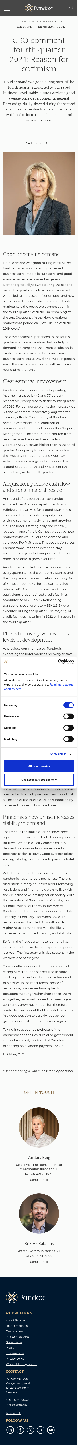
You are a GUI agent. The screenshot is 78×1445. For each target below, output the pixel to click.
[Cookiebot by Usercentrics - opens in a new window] (58, 661)
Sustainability (15, 1353)
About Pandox (15, 1320)
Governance (14, 1342)
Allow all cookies (39, 766)
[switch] (68, 716)
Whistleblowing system (21, 1364)
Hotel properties (17, 1325)
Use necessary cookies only (39, 779)
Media (10, 1347)
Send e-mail (39, 1179)
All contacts (13, 1413)
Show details (58, 753)
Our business (14, 1331)
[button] (7, 8)
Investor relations (17, 1336)
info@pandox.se (16, 1404)
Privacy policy (15, 1358)
